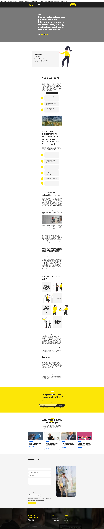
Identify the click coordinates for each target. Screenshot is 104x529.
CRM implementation (55, 520)
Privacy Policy (42, 500)
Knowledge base (66, 522)
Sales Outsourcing (40, 5)
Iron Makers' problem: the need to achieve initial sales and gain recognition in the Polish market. (45, 58)
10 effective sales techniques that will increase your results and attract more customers (84, 444)
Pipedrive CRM (47, 4)
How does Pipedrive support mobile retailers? (35, 444)
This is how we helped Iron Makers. (41, 60)
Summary (37, 63)
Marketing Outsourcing (55, 522)
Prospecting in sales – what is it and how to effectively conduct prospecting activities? (52, 445)
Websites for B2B (40, 526)
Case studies (54, 4)
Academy (60, 4)
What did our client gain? (39, 61)
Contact (64, 4)
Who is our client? (38, 56)
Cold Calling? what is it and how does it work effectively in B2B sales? (68, 444)
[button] (42, 34)
